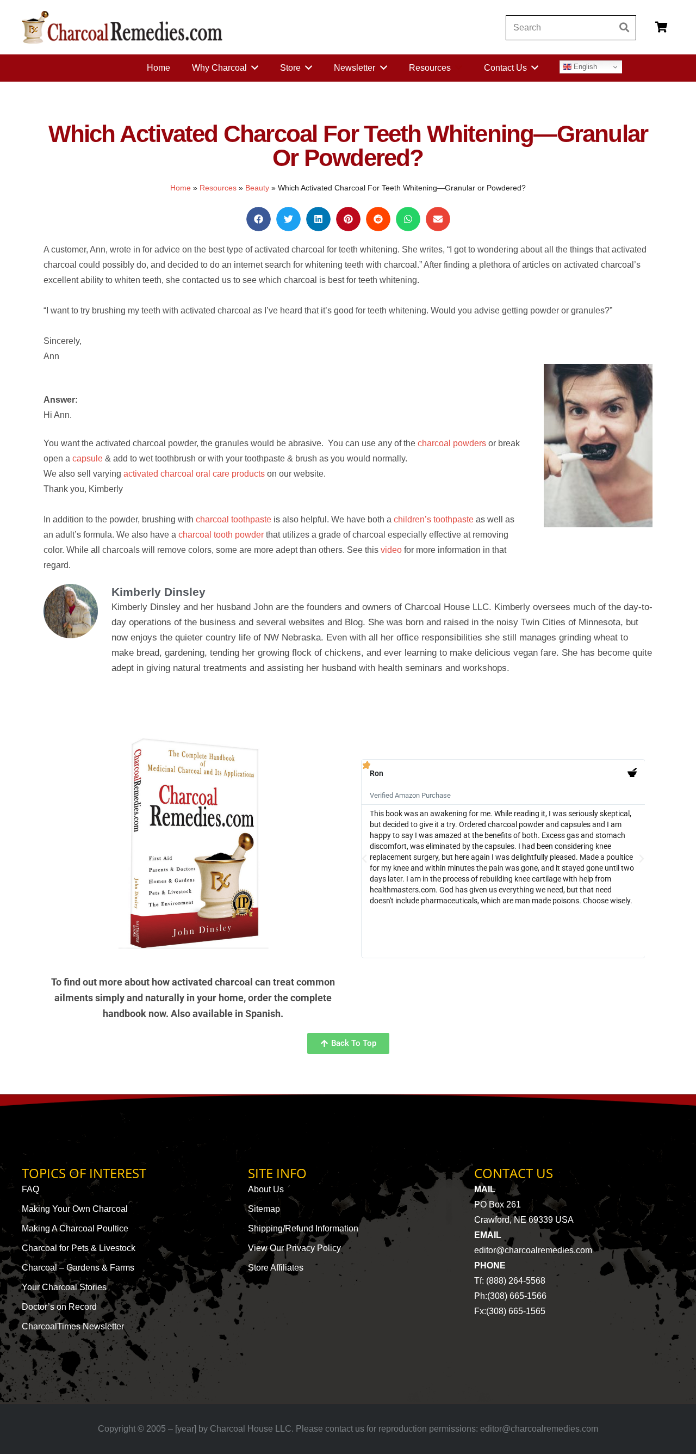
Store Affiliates (275, 1267)
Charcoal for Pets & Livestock (78, 1248)
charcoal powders (452, 443)
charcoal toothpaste (233, 519)
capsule (87, 458)
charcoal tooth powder (221, 534)
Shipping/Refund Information (303, 1228)
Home (180, 188)
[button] (258, 219)
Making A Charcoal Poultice (75, 1228)
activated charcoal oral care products (194, 473)
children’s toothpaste (434, 519)
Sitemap (264, 1208)
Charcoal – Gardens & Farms (78, 1267)
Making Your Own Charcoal (75, 1208)
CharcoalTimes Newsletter (73, 1326)
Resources (218, 188)
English (584, 67)
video (391, 550)
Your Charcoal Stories (64, 1287)
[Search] (624, 27)
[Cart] (661, 27)
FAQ (30, 1189)
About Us (266, 1189)
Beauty (257, 188)
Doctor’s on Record (59, 1306)
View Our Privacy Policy (294, 1248)
